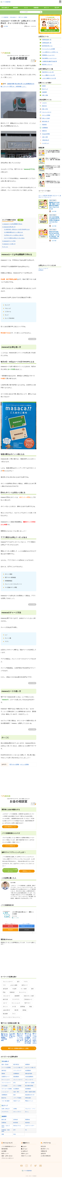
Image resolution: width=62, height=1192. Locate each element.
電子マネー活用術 (14, 764)
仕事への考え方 (6, 1108)
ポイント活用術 (24, 764)
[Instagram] (26, 1165)
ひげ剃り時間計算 (46, 1155)
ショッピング (5, 1091)
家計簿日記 (16, 1064)
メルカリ (44, 102)
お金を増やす (6, 1010)
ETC (14, 1082)
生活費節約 (16, 1088)
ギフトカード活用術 (7, 1088)
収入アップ (5, 1105)
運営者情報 (5, 1148)
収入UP (57, 7)
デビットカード (29, 1079)
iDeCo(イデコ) (17, 1125)
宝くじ (27, 1111)
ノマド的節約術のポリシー (9, 1146)
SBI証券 (14, 988)
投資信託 (36, 7)
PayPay (26, 981)
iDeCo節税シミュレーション (49, 58)
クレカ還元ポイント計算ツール (50, 52)
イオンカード (6, 995)
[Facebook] (31, 1165)
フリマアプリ (15, 999)
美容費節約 (28, 1088)
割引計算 (43, 1146)
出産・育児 (16, 1091)
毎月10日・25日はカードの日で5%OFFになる (17, 229)
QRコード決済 (46, 118)
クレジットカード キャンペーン (11, 1017)
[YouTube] (21, 1166)
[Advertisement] (18, 39)
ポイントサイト (17, 1111)
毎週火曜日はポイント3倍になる (13, 232)
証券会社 (15, 1119)
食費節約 (27, 1064)
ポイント (46, 7)
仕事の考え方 (45, 140)
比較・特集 (45, 95)
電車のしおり (24, 1153)
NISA (4, 985)
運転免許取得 (28, 1073)
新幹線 (24, 1010)
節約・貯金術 (5, 1064)
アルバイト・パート (30, 1108)
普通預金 (27, 1119)
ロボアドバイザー (29, 1125)
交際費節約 (4, 1094)
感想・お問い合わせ (7, 1155)
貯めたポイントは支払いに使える (13, 235)
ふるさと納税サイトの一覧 (49, 78)
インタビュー (45, 143)
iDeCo (14, 1013)
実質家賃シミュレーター (48, 55)
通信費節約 (16, 1076)
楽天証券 (5, 988)
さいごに (5, 246)
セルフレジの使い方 (30, 1067)
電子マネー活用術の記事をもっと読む (18, 1048)
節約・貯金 (45, 109)
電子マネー (27, 1003)
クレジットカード (8, 981)
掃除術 (3, 1073)
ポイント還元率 (43, 195)
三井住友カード (28, 999)
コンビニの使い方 (17, 1067)
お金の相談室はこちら (10, 826)
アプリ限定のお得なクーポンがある (14, 238)
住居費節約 (28, 1070)
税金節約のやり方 (29, 1094)
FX (26, 1130)
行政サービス (16, 1100)
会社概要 (4, 1151)
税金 (30, 1006)
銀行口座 (5, 999)
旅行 (14, 1094)
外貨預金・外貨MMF (6, 1130)
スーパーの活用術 (6, 1067)
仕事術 (15, 1108)
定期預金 (22, 1006)
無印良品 (4, 1070)
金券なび (25, 1151)
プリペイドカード (6, 1082)
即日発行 (50, 195)
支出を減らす (5, 7)
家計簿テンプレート (47, 64)
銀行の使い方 (45, 121)
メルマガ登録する (10, 845)
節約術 (44, 85)
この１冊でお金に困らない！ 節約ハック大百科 (23, 913)
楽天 (18, 981)
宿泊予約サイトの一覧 (48, 72)
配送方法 (4, 1097)
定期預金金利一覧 (46, 42)
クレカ (26, 7)
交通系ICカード (6, 1076)
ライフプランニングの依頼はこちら (10, 870)
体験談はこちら (27, 871)
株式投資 (15, 1122)
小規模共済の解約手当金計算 (49, 61)
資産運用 (15, 7)
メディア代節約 (17, 1097)
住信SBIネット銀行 (29, 995)
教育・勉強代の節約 (30, 1091)
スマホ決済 (4, 1085)
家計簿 (16, 1010)
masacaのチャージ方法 (8, 241)
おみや (24, 1146)
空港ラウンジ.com (26, 1155)
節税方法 (44, 130)
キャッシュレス (16, 1003)
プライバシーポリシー (8, 1158)
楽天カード (25, 985)
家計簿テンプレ (45, 1148)
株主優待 (5, 1013)
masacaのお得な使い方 (8, 226)
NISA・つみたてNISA (6, 1126)
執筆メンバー (5, 1153)
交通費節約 (16, 1073)
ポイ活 (14, 1006)
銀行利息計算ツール (47, 45)
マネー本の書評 (6, 1100)
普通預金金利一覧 (46, 39)
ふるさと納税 (13, 985)
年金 (14, 1134)
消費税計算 (44, 1151)
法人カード (56, 195)
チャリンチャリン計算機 (48, 49)
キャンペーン (22, 992)
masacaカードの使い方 (8, 244)
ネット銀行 (24, 988)
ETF (14, 1130)
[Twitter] (35, 1166)
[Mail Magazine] (40, 1166)
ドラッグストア (17, 1070)
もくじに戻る (32, 339)
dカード (5, 1003)
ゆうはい (25, 1148)
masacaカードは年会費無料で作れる (12, 224)
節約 (32, 988)
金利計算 (43, 1153)
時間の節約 (28, 1097)
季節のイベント (29, 1100)
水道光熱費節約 (29, 1076)
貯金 (4, 992)
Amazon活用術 (46, 133)
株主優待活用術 (29, 1085)
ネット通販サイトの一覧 (48, 75)
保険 (3, 1134)
